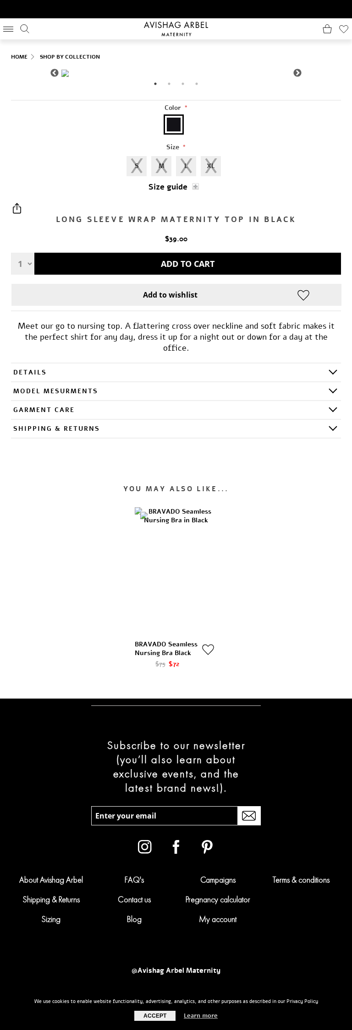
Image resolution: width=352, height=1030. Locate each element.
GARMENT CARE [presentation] (44, 410)
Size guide (167, 187)
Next (297, 73)
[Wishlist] (344, 29)
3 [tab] (182, 83)
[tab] (176, 372)
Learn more (201, 1016)
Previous (54, 73)
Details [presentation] (30, 372)
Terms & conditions (301, 879)
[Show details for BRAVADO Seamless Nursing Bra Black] (176, 569)
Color (174, 107)
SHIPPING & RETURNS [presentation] (56, 428)
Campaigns (218, 879)
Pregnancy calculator (218, 899)
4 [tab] (196, 83)
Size (173, 147)
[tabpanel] (176, 73)
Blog (134, 919)
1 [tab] (155, 83)
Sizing (50, 919)
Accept (154, 1016)
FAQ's (134, 879)
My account (217, 919)
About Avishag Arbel (51, 879)
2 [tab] (169, 83)
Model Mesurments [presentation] (55, 391)
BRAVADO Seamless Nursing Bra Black (166, 648)
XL (211, 166)
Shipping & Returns (51, 899)
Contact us (134, 899)
